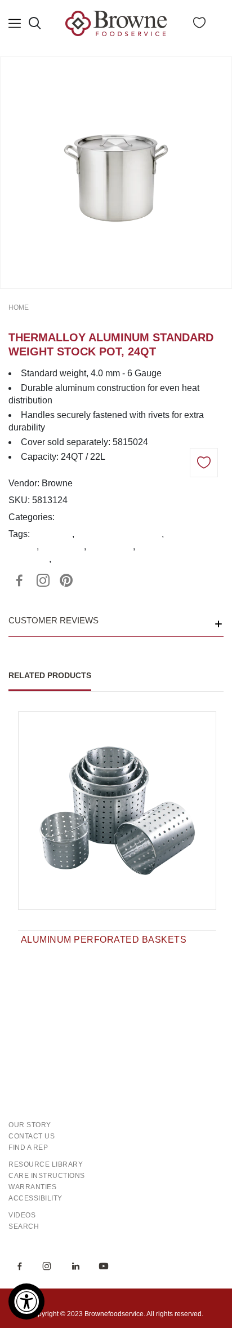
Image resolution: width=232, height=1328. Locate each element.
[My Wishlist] (199, 25)
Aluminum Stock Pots (119, 534)
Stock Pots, (123, 517)
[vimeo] (66, 580)
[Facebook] (19, 580)
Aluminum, (78, 517)
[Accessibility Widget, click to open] (26, 1301)
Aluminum (52, 534)
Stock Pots (62, 546)
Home (18, 307)
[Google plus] (42, 580)
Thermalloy (110, 546)
